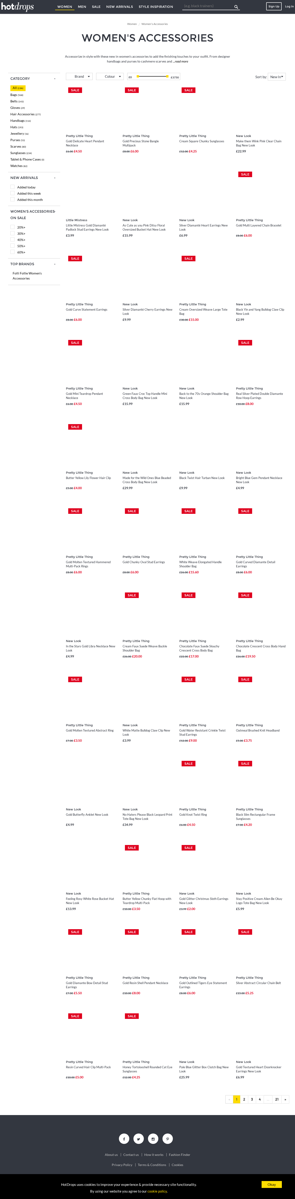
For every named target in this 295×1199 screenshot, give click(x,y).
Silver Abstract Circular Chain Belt (258, 983)
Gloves (17, 108)
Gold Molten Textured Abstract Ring (90, 730)
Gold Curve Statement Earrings (86, 309)
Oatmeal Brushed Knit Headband (258, 730)
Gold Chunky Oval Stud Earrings (144, 562)
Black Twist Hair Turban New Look (202, 478)
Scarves (18, 146)
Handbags (20, 120)
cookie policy (157, 1191)
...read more (180, 61)
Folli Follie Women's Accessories (27, 275)
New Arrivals (119, 7)
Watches (18, 166)
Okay (272, 1184)
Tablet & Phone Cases (27, 159)
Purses (17, 140)
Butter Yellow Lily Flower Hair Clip (88, 478)
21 (277, 1099)
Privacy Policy (122, 1164)
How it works (153, 1154)
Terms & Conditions (152, 1164)
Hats (16, 127)
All (18, 88)
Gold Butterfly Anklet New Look (87, 814)
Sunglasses (21, 153)
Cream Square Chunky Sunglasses (201, 141)
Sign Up (273, 6)
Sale (96, 7)
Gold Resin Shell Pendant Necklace (145, 983)
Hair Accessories (25, 114)
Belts (17, 101)
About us (111, 1154)
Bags (16, 95)
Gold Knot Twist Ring (193, 814)
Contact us (131, 1154)
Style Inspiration (156, 7)
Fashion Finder (179, 1154)
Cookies (177, 1164)
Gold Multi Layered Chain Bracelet (258, 225)
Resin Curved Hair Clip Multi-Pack (88, 1067)
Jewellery (19, 133)
